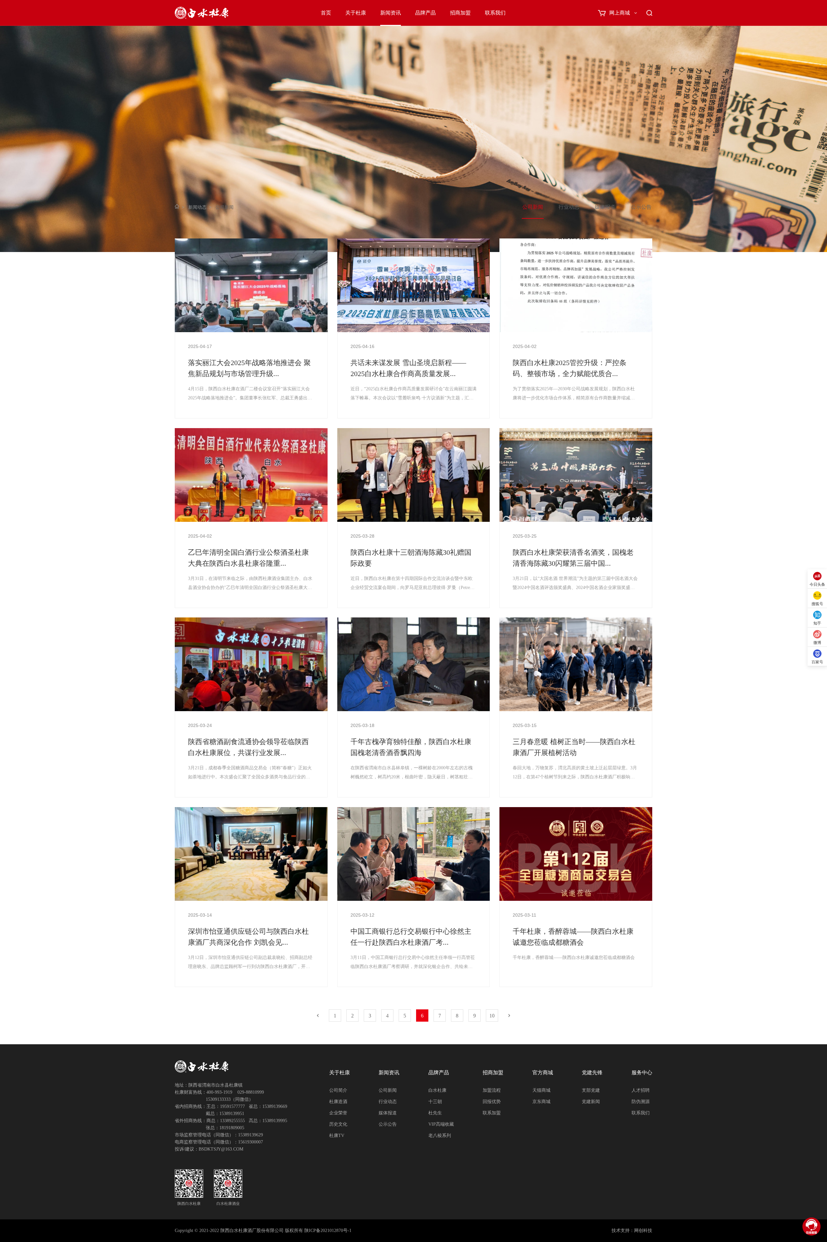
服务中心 (642, 1072)
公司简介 (338, 1090)
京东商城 (541, 1101)
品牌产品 (425, 13)
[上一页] (317, 1015)
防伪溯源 (641, 1101)
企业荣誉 (338, 1112)
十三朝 (435, 1101)
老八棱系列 (439, 1135)
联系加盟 (492, 1112)
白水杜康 (437, 1090)
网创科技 (643, 1230)
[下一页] (509, 1015)
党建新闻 (591, 1101)
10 (492, 1015)
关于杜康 (355, 13)
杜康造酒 (338, 1101)
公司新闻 (532, 207)
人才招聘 (641, 1090)
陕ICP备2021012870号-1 (327, 1230)
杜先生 (435, 1112)
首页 (326, 13)
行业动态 (569, 207)
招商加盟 (460, 13)
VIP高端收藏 (441, 1124)
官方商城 (542, 1072)
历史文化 (338, 1124)
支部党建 (591, 1090)
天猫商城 (541, 1090)
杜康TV (336, 1135)
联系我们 (495, 13)
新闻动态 (197, 207)
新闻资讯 (390, 13)
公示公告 (641, 207)
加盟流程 (492, 1090)
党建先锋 (592, 1072)
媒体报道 (605, 207)
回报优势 (492, 1101)
